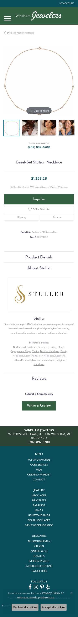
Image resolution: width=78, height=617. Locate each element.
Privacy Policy (51, 592)
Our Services (39, 464)
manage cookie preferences (35, 597)
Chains (35, 351)
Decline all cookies (25, 607)
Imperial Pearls (39, 561)
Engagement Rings (21, 351)
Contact (39, 479)
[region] (39, 81)
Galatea (39, 556)
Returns (57, 217)
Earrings (52, 347)
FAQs (39, 469)
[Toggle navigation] (7, 18)
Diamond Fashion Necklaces (20, 32)
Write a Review (39, 405)
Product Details (39, 257)
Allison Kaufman (39, 541)
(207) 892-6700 (39, 147)
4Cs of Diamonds (39, 459)
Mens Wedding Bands (39, 525)
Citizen (39, 546)
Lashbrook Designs (39, 566)
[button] (66, 3)
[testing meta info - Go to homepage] (39, 15)
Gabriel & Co (39, 551)
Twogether (39, 571)
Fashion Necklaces (49, 351)
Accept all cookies (53, 607)
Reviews (39, 378)
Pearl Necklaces (39, 520)
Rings (61, 347)
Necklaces (39, 495)
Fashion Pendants (41, 360)
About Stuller (39, 268)
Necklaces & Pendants (25, 347)
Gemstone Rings (39, 515)
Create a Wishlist (39, 474)
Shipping (21, 217)
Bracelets (42, 347)
